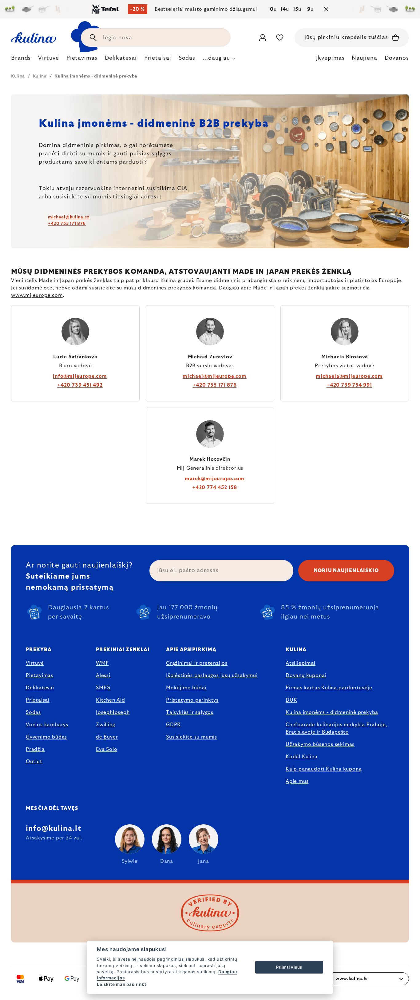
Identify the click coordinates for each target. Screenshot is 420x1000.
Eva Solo (106, 749)
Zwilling (105, 724)
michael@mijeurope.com (215, 376)
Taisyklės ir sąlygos (189, 712)
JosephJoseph (113, 712)
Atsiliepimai (300, 663)
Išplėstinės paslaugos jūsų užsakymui (212, 675)
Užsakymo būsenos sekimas (320, 744)
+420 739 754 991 (349, 385)
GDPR (173, 724)
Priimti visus (289, 967)
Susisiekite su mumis (191, 737)
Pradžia (35, 749)
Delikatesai (40, 687)
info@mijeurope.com (80, 376)
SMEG (103, 687)
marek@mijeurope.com (214, 478)
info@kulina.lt (53, 828)
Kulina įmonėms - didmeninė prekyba (332, 712)
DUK (291, 700)
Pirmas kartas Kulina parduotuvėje (329, 687)
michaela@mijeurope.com (349, 376)
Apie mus (297, 781)
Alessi (103, 675)
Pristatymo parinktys (192, 700)
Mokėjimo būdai (186, 687)
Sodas (33, 712)
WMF (102, 663)
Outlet (34, 761)
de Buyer (107, 737)
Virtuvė (35, 663)
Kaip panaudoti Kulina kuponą (324, 769)
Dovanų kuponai (306, 675)
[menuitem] (21, 59)
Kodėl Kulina (302, 756)
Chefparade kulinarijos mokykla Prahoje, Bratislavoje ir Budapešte (336, 728)
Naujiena (364, 58)
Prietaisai (38, 700)
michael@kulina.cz (68, 217)
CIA (182, 188)
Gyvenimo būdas (46, 737)
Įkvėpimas (330, 58)
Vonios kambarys (47, 724)
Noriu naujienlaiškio (346, 570)
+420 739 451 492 (80, 385)
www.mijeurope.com (37, 295)
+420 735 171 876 (67, 223)
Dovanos (397, 58)
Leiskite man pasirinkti (122, 984)
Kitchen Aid (110, 700)
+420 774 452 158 (214, 487)
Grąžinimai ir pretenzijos (197, 663)
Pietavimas (39, 675)
